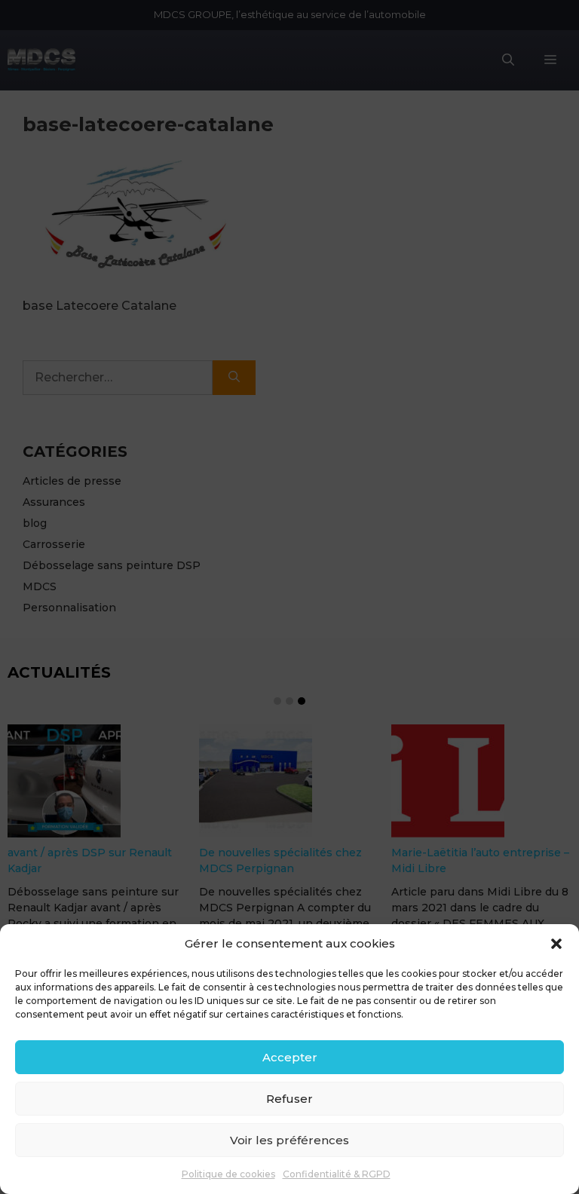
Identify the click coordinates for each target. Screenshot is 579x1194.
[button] (556, 943)
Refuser (289, 1098)
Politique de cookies (228, 1174)
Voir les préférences (289, 1140)
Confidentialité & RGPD (337, 1174)
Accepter (289, 1057)
